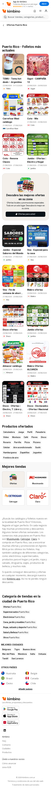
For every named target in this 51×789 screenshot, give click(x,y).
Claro (34, 539)
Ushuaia (42, 654)
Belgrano (6, 649)
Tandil (5, 658)
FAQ (4, 741)
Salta (32, 654)
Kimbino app (13, 578)
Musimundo (13, 539)
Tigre (17, 649)
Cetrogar (25, 539)
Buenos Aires (29, 649)
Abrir (44, 3)
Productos (7, 752)
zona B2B (6, 767)
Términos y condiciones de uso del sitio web (25, 781)
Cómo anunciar (9, 763)
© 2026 (25, 777)
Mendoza (22, 654)
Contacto (6, 744)
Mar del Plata (8, 654)
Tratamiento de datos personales (25, 785)
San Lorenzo (18, 658)
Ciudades (6, 748)
